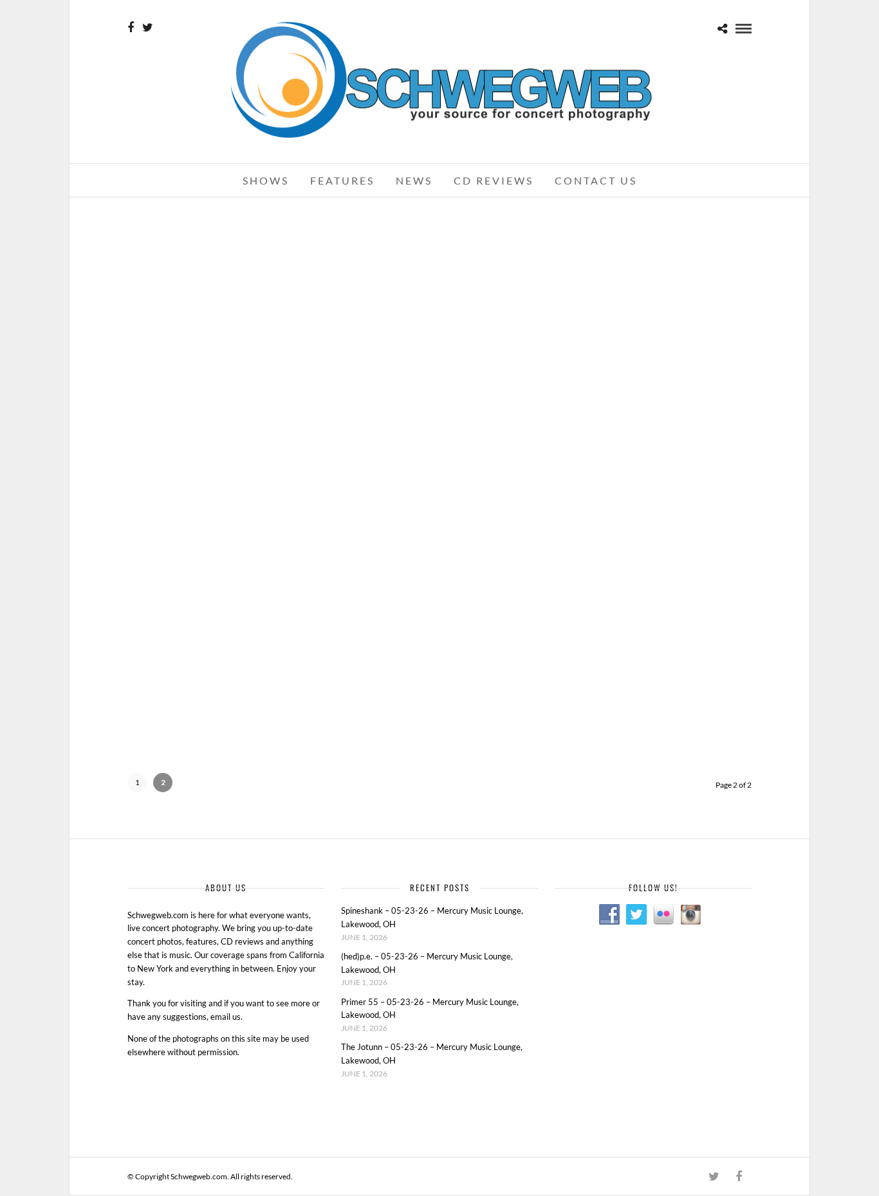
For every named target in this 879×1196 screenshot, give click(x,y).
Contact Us (596, 180)
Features (342, 180)
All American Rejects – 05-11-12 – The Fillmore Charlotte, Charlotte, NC (652, 402)
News (414, 180)
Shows (266, 180)
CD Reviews (493, 180)
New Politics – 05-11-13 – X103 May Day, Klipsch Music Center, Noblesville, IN (227, 233)
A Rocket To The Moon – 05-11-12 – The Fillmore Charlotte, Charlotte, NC (227, 575)
